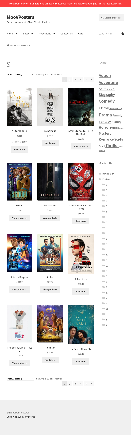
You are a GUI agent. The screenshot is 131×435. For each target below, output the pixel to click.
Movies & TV (108, 173)
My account (45, 33)
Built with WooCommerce (21, 416)
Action (105, 75)
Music (113, 128)
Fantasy (105, 121)
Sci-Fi (118, 139)
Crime (104, 107)
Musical (120, 128)
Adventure (108, 82)
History (116, 122)
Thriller (112, 145)
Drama (105, 115)
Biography (107, 94)
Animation (107, 88)
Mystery (105, 133)
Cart (80, 33)
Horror (104, 127)
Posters (22, 45)
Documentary (115, 108)
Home (10, 33)
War (121, 146)
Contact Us (67, 33)
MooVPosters (20, 17)
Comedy (107, 101)
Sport (102, 146)
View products (81, 146)
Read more (19, 149)
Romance (106, 139)
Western (102, 151)
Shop (26, 33)
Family (117, 115)
